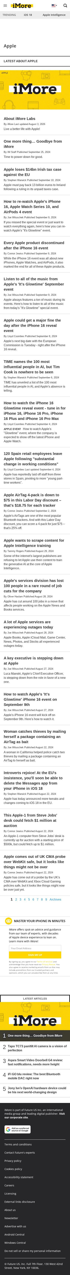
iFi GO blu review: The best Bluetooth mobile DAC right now (34, 1076)
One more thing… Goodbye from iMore (35, 1035)
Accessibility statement (18, 1177)
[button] (65, 5)
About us (10, 1210)
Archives (55, 899)
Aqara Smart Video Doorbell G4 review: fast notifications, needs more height (35, 1062)
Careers (9, 1185)
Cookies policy (13, 1169)
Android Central (14, 1234)
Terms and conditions (18, 1144)
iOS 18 (28, 15)
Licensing (10, 1193)
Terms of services (45, 961)
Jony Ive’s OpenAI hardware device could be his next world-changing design (37, 1090)
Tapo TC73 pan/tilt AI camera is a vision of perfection (37, 1048)
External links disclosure (19, 1201)
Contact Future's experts (19, 1152)
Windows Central (15, 1242)
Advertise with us (15, 1226)
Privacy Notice (48, 964)
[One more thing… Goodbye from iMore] (35, 1021)
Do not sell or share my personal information (32, 1251)
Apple (4, 72)
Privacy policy (12, 1161)
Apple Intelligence (54, 15)
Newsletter (11, 1218)
